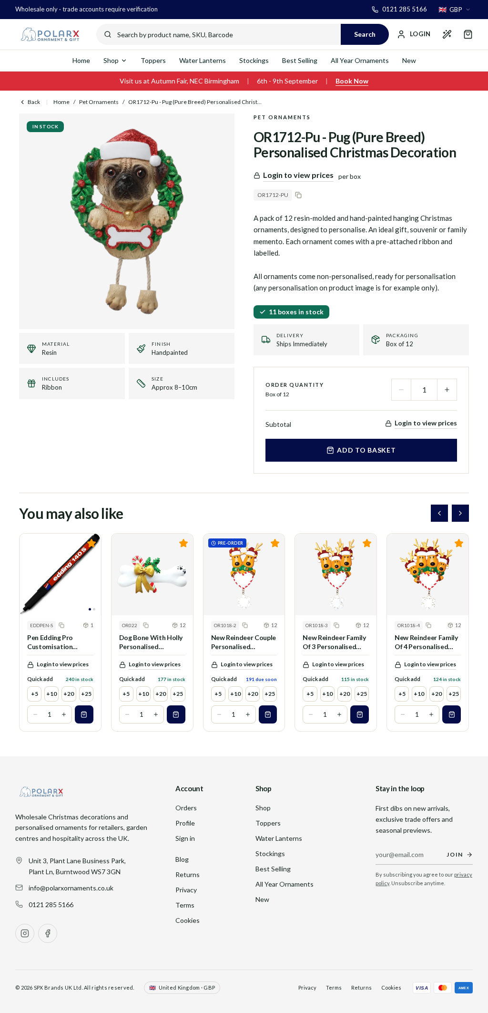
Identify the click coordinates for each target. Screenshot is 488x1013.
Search (365, 34)
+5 (34, 693)
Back (34, 101)
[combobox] (455, 9)
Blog (182, 859)
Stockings (254, 60)
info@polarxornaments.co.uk (71, 888)
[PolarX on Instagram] (24, 933)
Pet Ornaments (99, 101)
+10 (51, 693)
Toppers (153, 60)
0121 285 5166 (51, 904)
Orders (186, 808)
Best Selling (299, 60)
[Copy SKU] (298, 195)
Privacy (186, 890)
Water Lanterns (202, 60)
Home (81, 60)
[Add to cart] (84, 714)
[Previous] (439, 513)
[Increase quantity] (447, 389)
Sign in (185, 838)
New (409, 60)
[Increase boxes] (63, 714)
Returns (187, 874)
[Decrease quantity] (401, 389)
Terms (184, 905)
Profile (185, 823)
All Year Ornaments (360, 60)
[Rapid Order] (447, 34)
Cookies (187, 920)
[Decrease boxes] (35, 714)
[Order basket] (468, 34)
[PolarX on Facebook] (47, 933)
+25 (86, 693)
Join (455, 854)
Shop (111, 60)
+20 (68, 693)
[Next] (460, 513)
